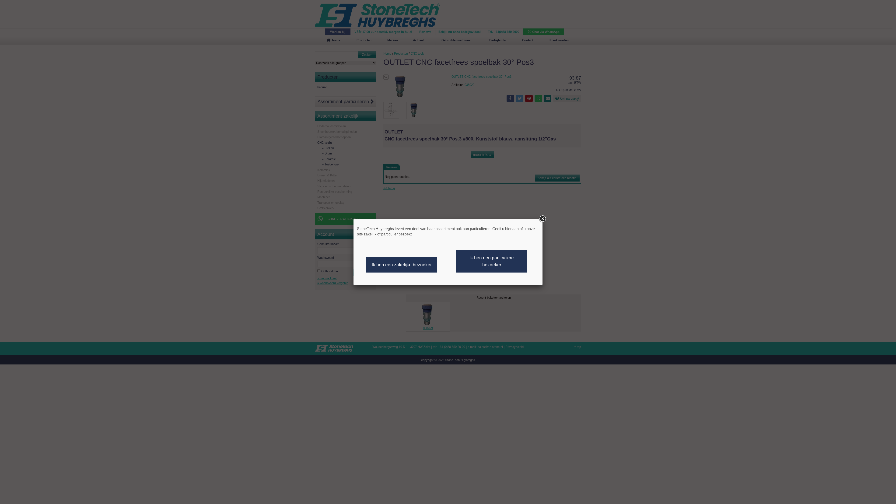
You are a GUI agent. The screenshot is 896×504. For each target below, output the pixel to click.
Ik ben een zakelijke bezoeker (402, 264)
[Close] (542, 219)
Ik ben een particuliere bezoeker (491, 261)
